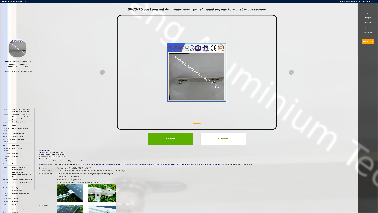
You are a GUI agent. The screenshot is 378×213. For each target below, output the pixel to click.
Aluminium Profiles (26, 71)
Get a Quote (368, 41)
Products (6, 71)
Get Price (171, 139)
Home (368, 13)
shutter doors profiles (196, 164)
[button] (102, 72)
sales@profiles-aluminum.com (350, 1)
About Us (368, 32)
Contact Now (224, 139)
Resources (368, 27)
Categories (368, 18)
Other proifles (14, 71)
